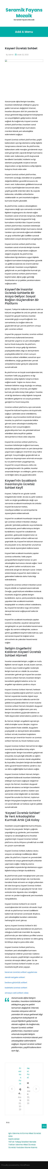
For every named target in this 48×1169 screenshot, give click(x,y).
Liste (10, 1136)
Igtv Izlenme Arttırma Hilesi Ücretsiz (24, 1133)
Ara (7, 1122)
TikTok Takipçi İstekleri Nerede (22, 1141)
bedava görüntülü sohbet (16, 982)
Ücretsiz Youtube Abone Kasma (22, 1147)
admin (11, 54)
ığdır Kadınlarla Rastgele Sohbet (19, 1092)
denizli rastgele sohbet (15, 977)
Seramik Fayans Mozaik (24, 13)
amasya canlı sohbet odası (16, 993)
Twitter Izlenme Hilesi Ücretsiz (22, 1144)
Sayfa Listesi (13, 1139)
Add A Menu (24, 32)
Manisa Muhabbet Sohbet (28, 1085)
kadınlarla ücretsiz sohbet (16, 987)
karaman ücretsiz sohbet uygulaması (21, 972)
